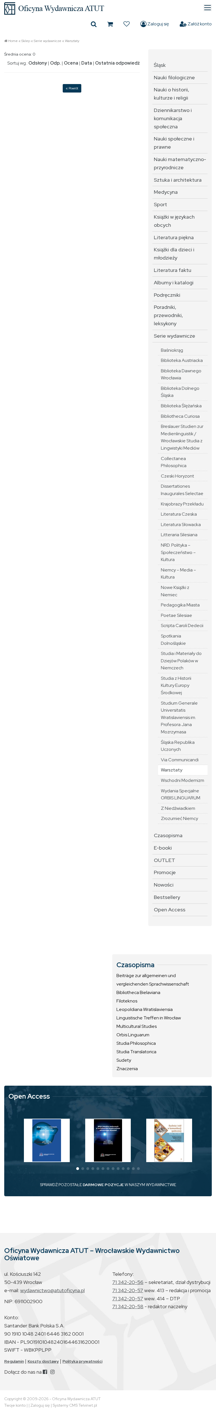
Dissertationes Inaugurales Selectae (182, 489)
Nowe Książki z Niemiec (175, 591)
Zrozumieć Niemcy (179, 818)
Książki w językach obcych (174, 221)
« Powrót (72, 88)
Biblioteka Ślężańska (181, 406)
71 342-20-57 (127, 1290)
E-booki (163, 848)
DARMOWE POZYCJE (103, 1184)
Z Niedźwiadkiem (178, 808)
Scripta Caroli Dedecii (182, 625)
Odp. (55, 63)
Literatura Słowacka (181, 524)
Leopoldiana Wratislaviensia (144, 1009)
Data (86, 63)
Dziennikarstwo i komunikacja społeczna (173, 118)
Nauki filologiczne (174, 77)
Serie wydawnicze (47, 41)
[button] (77, 1168)
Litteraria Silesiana (179, 535)
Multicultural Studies (136, 1026)
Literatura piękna (174, 237)
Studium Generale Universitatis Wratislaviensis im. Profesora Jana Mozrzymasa (179, 717)
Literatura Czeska (179, 514)
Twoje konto (15, 1405)
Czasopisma (168, 835)
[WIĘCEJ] (47, 1140)
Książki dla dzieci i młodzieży (174, 253)
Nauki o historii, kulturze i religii (171, 93)
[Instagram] (52, 1372)
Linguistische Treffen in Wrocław (148, 1018)
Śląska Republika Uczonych (178, 746)
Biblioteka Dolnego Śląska (180, 392)
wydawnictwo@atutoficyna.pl (52, 1290)
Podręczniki (167, 295)
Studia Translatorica (136, 1052)
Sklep (25, 41)
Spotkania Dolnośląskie (173, 639)
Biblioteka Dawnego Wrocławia (181, 374)
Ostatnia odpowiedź (117, 63)
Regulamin (14, 1361)
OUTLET (164, 860)
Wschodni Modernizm (182, 780)
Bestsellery (167, 897)
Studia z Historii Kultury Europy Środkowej (176, 685)
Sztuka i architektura (178, 180)
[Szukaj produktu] (93, 24)
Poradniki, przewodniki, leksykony (168, 315)
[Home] (108, 8)
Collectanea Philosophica (173, 462)
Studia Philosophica (136, 1043)
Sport (160, 204)
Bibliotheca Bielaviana (138, 992)
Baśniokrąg (172, 350)
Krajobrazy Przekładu (182, 504)
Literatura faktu (172, 270)
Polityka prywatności (82, 1361)
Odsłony (37, 63)
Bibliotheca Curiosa (180, 416)
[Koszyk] (110, 24)
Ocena (71, 63)
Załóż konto (199, 24)
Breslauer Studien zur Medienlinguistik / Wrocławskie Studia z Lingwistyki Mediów (182, 437)
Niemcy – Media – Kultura (178, 573)
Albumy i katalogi (174, 282)
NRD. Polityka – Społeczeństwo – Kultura (178, 552)
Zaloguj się (158, 24)
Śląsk (160, 65)
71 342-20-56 (127, 1282)
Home (13, 41)
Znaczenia (127, 1069)
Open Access (169, 909)
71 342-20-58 (127, 1306)
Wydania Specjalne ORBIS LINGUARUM (180, 794)
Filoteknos (126, 1001)
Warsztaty (72, 41)
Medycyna (166, 192)
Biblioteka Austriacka (182, 360)
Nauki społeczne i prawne (174, 142)
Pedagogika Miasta (180, 605)
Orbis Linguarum (132, 1035)
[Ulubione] (126, 24)
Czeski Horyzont (177, 476)
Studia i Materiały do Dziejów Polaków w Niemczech (181, 660)
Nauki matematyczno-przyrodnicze (180, 163)
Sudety (123, 1060)
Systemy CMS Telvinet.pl (75, 1405)
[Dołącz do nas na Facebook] (45, 1372)
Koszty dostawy (43, 1361)
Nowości (164, 884)
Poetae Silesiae (176, 615)
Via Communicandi (180, 760)
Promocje (165, 872)
